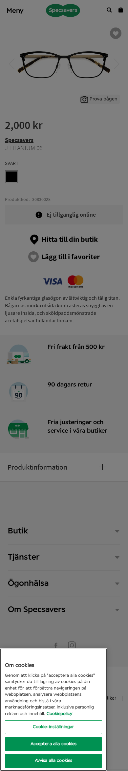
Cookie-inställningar (54, 727)
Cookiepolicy (59, 714)
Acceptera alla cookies (54, 744)
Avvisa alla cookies (53, 761)
